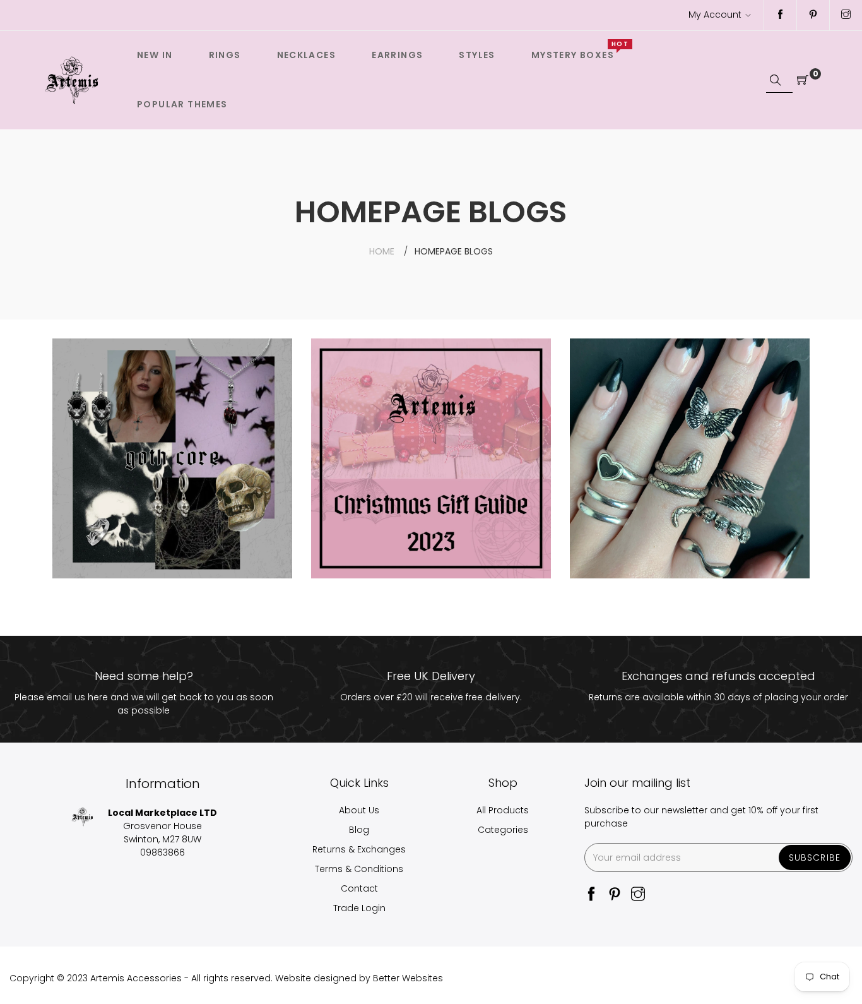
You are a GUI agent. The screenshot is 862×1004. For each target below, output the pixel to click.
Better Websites (408, 978)
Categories (503, 829)
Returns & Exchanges (359, 849)
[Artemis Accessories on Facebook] (780, 15)
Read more (101, 492)
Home (381, 251)
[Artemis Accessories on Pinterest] (813, 15)
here (98, 697)
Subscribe (815, 857)
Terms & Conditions (359, 869)
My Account (714, 14)
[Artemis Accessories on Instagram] (846, 15)
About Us (359, 810)
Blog (359, 829)
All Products (502, 810)
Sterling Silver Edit (643, 368)
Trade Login (359, 908)
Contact (359, 888)
